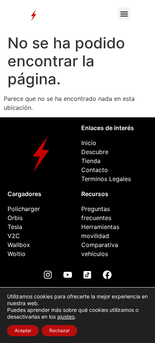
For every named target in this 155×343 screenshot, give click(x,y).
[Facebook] (107, 275)
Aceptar (23, 330)
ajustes (65, 316)
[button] (124, 13)
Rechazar (59, 330)
